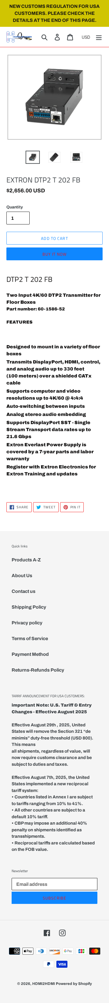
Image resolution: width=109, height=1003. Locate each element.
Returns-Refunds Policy (38, 670)
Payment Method (30, 654)
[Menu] (98, 36)
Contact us (23, 591)
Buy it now (54, 254)
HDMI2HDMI (43, 984)
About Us (22, 575)
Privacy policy (27, 622)
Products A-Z (26, 559)
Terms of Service (30, 638)
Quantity (14, 207)
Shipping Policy (29, 607)
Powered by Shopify (74, 984)
